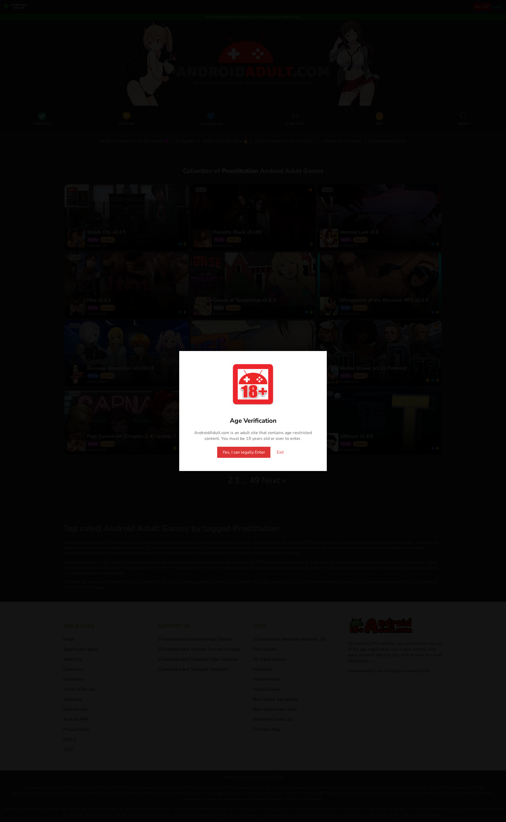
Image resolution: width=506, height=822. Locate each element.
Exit (280, 452)
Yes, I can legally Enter (243, 452)
